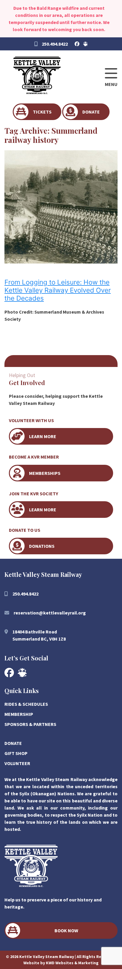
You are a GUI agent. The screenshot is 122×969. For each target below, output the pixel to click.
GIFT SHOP (16, 753)
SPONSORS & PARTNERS (30, 724)
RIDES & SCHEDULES (26, 704)
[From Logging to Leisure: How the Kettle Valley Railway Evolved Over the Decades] (61, 260)
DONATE (13, 743)
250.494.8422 (54, 44)
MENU (111, 84)
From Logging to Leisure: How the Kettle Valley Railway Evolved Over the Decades (57, 290)
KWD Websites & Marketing (72, 962)
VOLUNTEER (17, 763)
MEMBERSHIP (18, 714)
